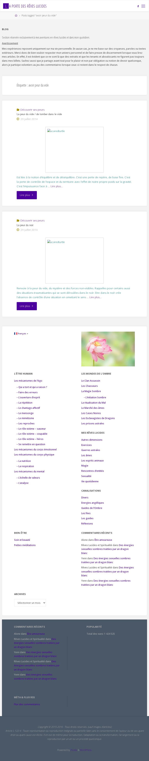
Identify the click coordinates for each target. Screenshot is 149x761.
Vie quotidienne (90, 481)
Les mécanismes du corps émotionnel (35, 449)
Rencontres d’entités (92, 471)
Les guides (87, 518)
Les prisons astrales (92, 423)
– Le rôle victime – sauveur (31, 428)
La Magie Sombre (91, 391)
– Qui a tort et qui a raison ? (31, 387)
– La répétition (24, 402)
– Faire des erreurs (27, 392)
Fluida (73, 750)
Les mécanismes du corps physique (34, 454)
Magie (84, 465)
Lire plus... (56, 186)
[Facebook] (138, 6)
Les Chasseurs (89, 386)
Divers (84, 497)
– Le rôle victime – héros (29, 439)
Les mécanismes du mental (29, 471)
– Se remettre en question (30, 444)
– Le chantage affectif (28, 408)
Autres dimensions (91, 439)
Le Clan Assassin (90, 380)
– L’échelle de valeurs (28, 477)
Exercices (86, 445)
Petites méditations (25, 545)
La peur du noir (25, 225)
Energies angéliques (92, 502)
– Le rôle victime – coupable (31, 433)
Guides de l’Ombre (91, 508)
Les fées (86, 513)
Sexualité (86, 476)
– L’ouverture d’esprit (28, 397)
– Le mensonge (25, 413)
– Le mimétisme (25, 418)
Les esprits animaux (92, 460)
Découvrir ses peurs (32, 109)
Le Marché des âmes (92, 408)
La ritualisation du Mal (93, 402)
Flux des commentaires (27, 704)
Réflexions (87, 523)
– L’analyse (22, 483)
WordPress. (86, 750)
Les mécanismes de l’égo (28, 380)
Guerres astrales (90, 450)
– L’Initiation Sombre (95, 397)
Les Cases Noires (91, 413)
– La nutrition (23, 461)
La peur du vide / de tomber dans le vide (39, 114)
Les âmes (86, 455)
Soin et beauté (22, 540)
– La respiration (25, 466)
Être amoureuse (103, 540)
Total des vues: (95, 633)
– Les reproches (25, 423)
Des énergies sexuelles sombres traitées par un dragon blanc (107, 549)
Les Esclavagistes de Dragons (98, 418)
